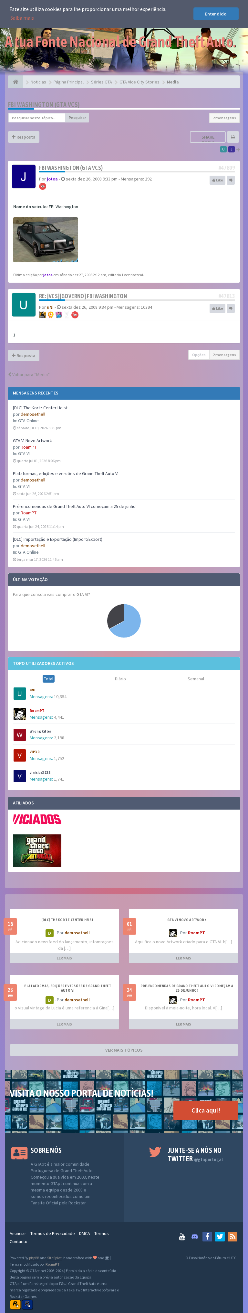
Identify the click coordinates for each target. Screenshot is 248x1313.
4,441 (59, 717)
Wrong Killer (40, 731)
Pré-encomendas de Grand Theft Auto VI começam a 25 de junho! (75, 506)
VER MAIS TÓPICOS (124, 1050)
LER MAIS (64, 958)
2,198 (59, 738)
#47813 (227, 296)
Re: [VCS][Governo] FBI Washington (83, 296)
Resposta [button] (26, 137)
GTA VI (24, 453)
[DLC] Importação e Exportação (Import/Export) (57, 539)
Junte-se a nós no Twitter (195, 1154)
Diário (120, 679)
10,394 (60, 696)
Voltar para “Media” (30, 374)
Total (48, 679)
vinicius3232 (40, 772)
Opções (199, 354)
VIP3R (35, 752)
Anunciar (18, 1233)
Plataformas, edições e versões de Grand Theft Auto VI (66, 473)
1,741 (59, 779)
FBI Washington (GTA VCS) (44, 104)
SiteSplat (54, 1257)
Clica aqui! (205, 1110)
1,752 (59, 758)
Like (219, 180)
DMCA (84, 1233)
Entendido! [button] (216, 14)
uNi (32, 690)
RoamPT (28, 447)
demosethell (33, 414)
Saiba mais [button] (22, 18)
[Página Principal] (15, 81)
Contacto (18, 1241)
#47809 (227, 167)
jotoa (52, 179)
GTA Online (28, 420)
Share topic (208, 140)
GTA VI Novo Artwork (32, 440)
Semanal (196, 679)
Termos (101, 1233)
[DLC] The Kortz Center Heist (40, 408)
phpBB (34, 1257)
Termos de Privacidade (52, 1233)
